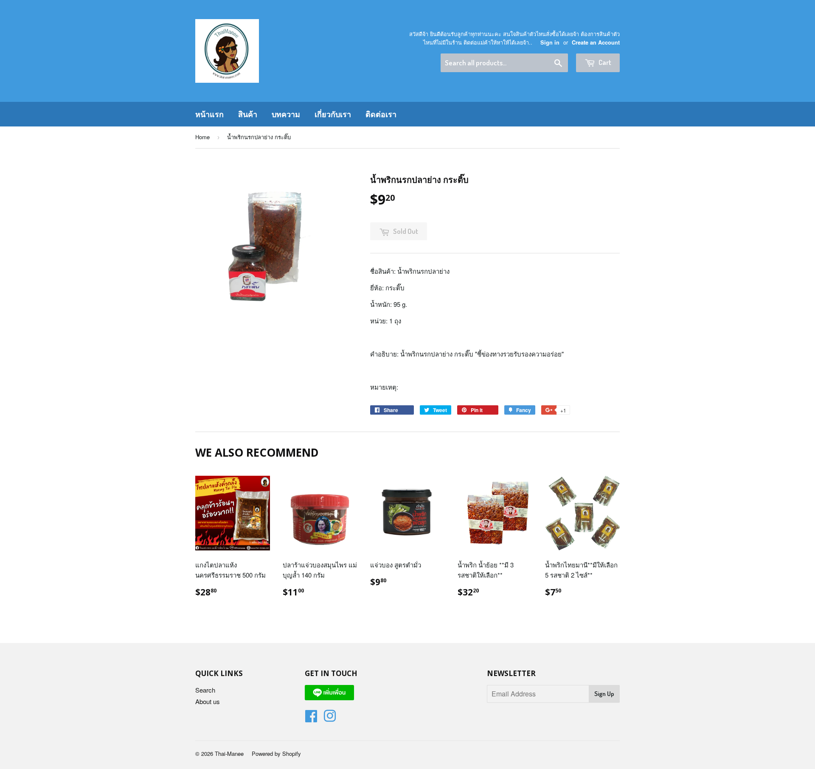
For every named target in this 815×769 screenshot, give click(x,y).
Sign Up (604, 694)
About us (207, 701)
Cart (604, 62)
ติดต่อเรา (380, 114)
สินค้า (247, 114)
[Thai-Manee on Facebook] (311, 718)
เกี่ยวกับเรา (333, 114)
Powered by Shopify (276, 753)
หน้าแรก (209, 114)
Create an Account (596, 42)
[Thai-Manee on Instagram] (329, 718)
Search (205, 689)
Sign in (549, 42)
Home (202, 137)
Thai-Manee (229, 753)
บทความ (286, 114)
